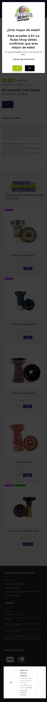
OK (39, 682)
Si (17, 68)
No (29, 68)
